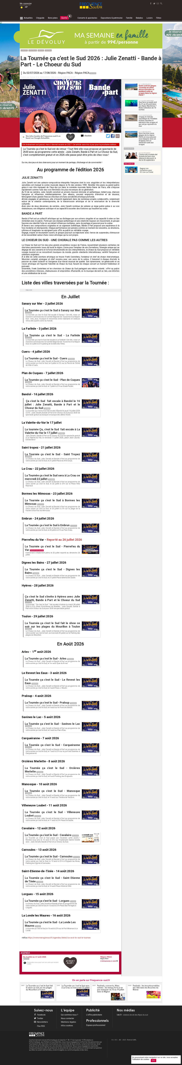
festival (48, 50)
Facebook (41, 1015)
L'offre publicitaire (94, 1015)
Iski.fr (132, 1015)
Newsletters (42, 1022)
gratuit (40, 50)
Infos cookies (67, 1025)
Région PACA (65, 72)
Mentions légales (68, 1022)
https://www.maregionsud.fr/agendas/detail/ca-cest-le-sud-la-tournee (59, 938)
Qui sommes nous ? (69, 1015)
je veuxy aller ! (70, 136)
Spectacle (32, 50)
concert (24, 50)
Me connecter (26, 3)
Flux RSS (41, 1026)
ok (153, 1061)
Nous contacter (67, 1018)
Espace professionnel (95, 1025)
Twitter (40, 1018)
